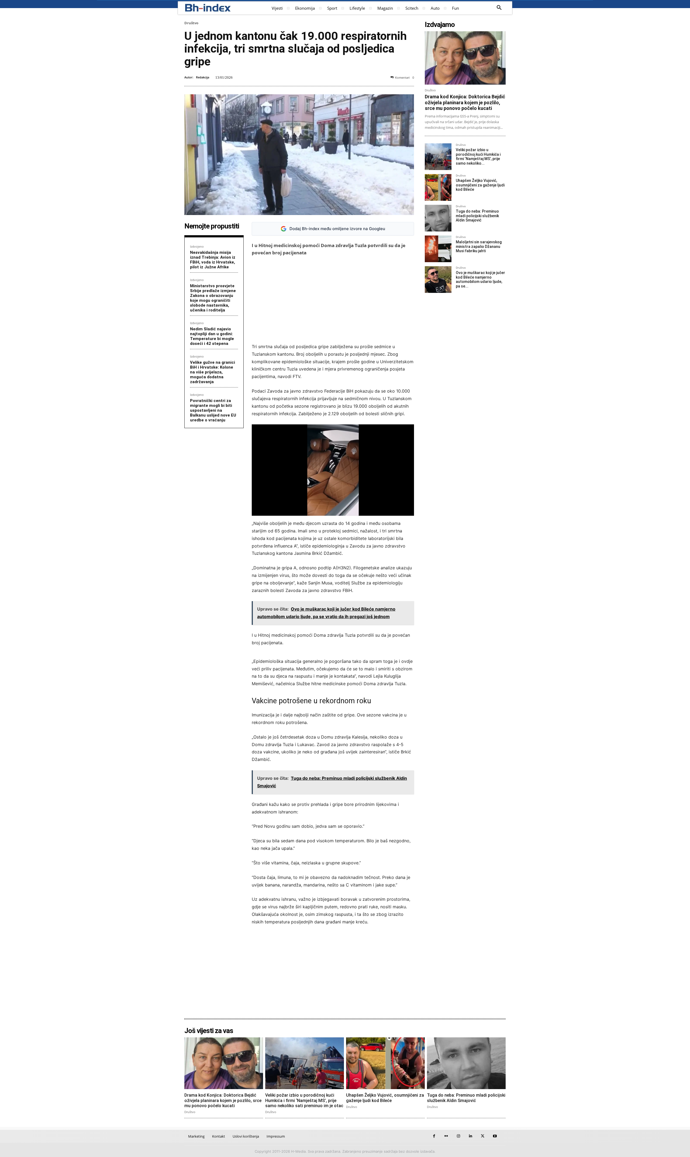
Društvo (191, 22)
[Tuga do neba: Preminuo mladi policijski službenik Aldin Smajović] (438, 218)
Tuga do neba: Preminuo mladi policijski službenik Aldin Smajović (477, 216)
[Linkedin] (470, 1136)
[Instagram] (458, 1136)
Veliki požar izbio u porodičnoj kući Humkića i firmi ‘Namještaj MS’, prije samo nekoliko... (478, 156)
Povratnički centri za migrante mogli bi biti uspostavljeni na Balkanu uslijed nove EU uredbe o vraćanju (213, 410)
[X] (482, 1136)
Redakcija (202, 77)
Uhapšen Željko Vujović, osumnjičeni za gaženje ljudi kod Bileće (480, 185)
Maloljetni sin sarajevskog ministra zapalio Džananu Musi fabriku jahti (479, 246)
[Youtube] (494, 1136)
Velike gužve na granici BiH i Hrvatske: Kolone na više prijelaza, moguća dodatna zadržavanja (212, 372)
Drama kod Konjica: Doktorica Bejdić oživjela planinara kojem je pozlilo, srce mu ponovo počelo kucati (465, 102)
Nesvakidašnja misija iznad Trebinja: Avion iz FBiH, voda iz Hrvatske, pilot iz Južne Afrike (212, 259)
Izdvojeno (197, 246)
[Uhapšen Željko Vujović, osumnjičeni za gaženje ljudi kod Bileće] (438, 187)
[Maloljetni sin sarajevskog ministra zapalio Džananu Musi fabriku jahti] (438, 248)
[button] (499, 7)
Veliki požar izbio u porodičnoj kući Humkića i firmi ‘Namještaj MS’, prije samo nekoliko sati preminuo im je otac (304, 1100)
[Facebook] (434, 1136)
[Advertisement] (333, 299)
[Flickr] (446, 1136)
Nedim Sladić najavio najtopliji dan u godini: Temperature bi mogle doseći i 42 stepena (212, 336)
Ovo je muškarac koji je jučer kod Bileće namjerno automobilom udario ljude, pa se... (480, 279)
